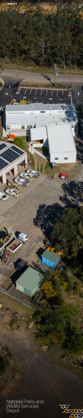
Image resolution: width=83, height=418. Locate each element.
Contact (66, 4)
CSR (53, 4)
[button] (29, 4)
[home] (10, 4)
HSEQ (59, 4)
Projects (46, 4)
